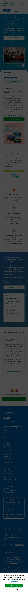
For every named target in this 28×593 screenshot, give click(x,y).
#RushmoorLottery (9, 421)
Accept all (14, 586)
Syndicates (7, 456)
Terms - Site (7, 482)
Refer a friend (7, 458)
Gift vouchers (7, 445)
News (5, 433)
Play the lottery (14, 37)
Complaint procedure (10, 490)
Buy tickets (7, 443)
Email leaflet (7, 469)
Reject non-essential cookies (14, 590)
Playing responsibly (9, 492)
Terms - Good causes (10, 479)
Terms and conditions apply (12, 115)
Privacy (6, 435)
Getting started (8, 473)
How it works (7, 452)
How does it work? (9, 43)
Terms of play (7, 484)
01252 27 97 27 (10, 509)
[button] (14, 175)
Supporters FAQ (8, 450)
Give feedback (14, 399)
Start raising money (14, 287)
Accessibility (7, 488)
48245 (5, 568)
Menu (24, 4)
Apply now (7, 465)
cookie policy (15, 581)
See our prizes (14, 223)
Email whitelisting (8, 486)
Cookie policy (7, 437)
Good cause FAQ (8, 471)
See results (14, 81)
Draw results (7, 454)
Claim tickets (7, 448)
